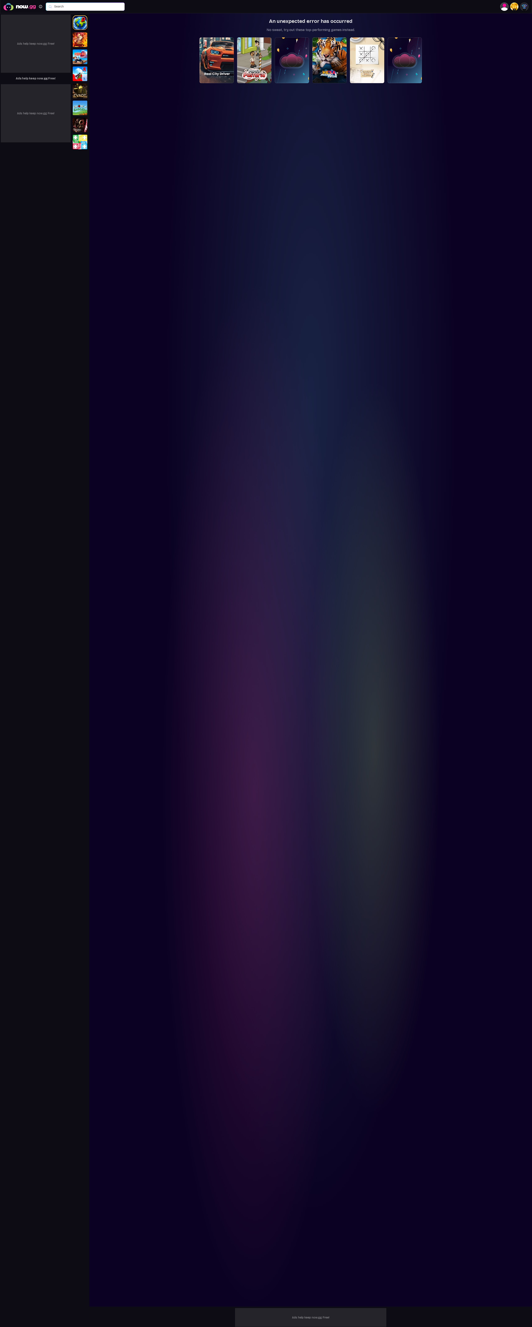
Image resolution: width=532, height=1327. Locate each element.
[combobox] (87, 6)
